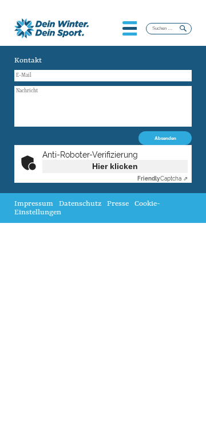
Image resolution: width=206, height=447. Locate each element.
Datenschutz (80, 203)
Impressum (33, 203)
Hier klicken (115, 166)
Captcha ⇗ (162, 178)
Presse (118, 203)
